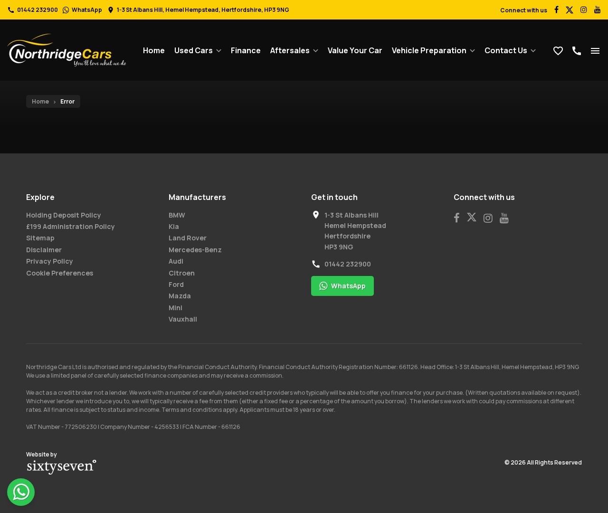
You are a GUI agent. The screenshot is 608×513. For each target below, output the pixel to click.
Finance (246, 50)
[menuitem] (154, 50)
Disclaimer (44, 249)
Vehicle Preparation (429, 50)
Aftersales (290, 50)
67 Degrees (61, 467)
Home (154, 50)
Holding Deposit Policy (63, 214)
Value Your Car (355, 50)
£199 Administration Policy (70, 226)
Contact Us (505, 50)
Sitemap (40, 237)
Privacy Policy (49, 261)
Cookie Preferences (59, 272)
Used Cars (193, 50)
